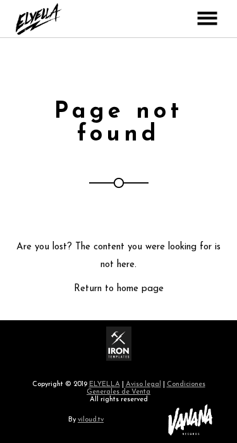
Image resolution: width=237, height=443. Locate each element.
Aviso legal (143, 384)
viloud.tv (91, 419)
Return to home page (119, 289)
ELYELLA (104, 384)
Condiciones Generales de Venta (146, 388)
